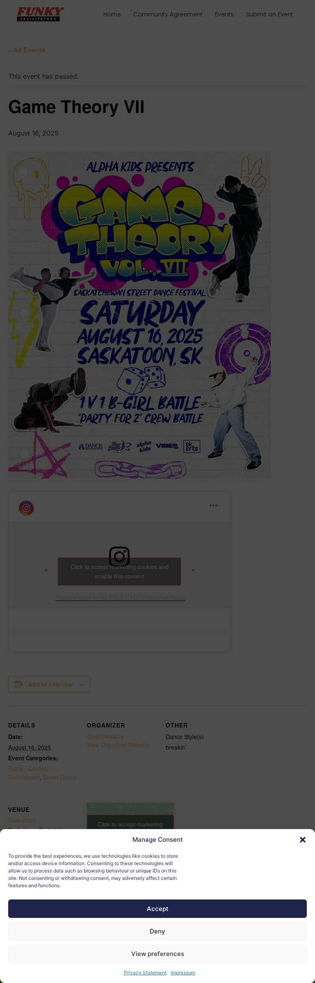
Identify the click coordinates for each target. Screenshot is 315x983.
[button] (303, 840)
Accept (158, 909)
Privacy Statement (145, 972)
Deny (157, 931)
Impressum (183, 972)
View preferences (157, 954)
